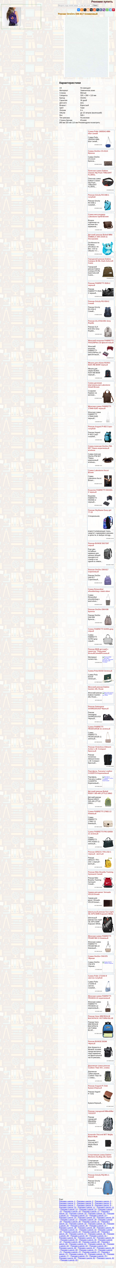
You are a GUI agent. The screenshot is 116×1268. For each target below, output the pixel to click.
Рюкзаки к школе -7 (67, 1205)
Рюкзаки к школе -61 (77, 1244)
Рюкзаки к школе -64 (79, 1246)
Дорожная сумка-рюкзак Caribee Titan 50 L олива (99, 1067)
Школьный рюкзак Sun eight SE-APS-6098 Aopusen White (101, 913)
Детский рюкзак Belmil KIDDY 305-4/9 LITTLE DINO (100, 792)
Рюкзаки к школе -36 (79, 1226)
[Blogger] (88, 9)
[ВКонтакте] (78, 9)
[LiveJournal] (97, 9)
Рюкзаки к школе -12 (105, 1207)
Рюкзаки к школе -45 (91, 1232)
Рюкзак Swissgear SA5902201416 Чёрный (98, 708)
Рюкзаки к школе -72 (72, 1252)
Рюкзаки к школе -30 (72, 1222)
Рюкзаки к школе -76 (96, 1254)
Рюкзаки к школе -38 (67, 1228)
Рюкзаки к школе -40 (105, 1228)
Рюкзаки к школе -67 (86, 1248)
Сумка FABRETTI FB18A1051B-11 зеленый (99, 728)
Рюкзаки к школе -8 (85, 1205)
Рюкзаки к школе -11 (86, 1207)
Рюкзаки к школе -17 (91, 1211)
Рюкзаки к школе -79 (98, 1256)
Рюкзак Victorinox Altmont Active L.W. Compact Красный (99, 749)
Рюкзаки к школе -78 (79, 1256)
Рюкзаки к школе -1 (67, 1201)
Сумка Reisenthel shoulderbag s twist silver (99, 590)
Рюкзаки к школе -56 (88, 1240)
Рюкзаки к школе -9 (103, 1205)
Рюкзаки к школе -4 (67, 1203)
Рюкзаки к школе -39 (86, 1228)
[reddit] (94, 9)
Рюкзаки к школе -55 (69, 1240)
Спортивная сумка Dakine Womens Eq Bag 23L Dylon (100, 1156)
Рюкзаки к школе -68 (105, 1248)
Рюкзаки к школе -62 (96, 1244)
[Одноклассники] (81, 9)
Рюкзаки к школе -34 (96, 1224)
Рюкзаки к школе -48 (96, 1234)
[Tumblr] (100, 9)
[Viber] (104, 9)
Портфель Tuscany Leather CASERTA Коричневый (100, 772)
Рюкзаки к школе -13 (69, 1209)
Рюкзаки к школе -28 (88, 1220)
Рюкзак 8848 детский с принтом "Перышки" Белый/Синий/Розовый (98, 651)
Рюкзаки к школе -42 (88, 1230)
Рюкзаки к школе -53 (86, 1238)
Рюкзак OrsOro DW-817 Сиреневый (98, 571)
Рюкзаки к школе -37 (98, 1226)
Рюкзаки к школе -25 (86, 1218)
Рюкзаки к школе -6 (103, 1203)
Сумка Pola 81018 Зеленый (100, 671)
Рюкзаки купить (103, 1)
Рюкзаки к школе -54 (105, 1238)
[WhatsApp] (107, 9)
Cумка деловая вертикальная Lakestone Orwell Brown (99, 385)
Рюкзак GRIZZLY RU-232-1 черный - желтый (99, 853)
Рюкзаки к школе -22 (79, 1215)
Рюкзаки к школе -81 (86, 1258)
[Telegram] (110, 9)
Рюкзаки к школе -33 (77, 1224)
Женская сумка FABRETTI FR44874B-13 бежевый (99, 937)
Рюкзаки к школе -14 (88, 1209)
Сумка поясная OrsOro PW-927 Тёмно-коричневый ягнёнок (100, 448)
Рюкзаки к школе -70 (88, 1250)
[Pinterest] (113, 9)
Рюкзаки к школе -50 (79, 1236)
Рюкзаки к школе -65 (98, 1246)
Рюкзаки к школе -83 (69, 1260)
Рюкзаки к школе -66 (67, 1248)
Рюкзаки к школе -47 (77, 1234)
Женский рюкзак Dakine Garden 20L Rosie (98, 688)
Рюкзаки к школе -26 (105, 1218)
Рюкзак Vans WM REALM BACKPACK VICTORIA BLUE (100, 1017)
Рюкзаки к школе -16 (72, 1211)
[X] (85, 9)
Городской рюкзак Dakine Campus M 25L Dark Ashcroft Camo (100, 261)
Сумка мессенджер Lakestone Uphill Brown (98, 216)
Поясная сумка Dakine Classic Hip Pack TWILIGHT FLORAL (100, 173)
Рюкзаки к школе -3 (103, 1201)
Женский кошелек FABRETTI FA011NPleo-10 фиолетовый (101, 342)
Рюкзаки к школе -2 (85, 1201)
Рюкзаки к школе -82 (105, 1258)
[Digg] (91, 9)
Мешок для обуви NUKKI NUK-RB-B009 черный (99, 364)
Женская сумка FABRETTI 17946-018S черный (99, 407)
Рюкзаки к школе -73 (91, 1252)
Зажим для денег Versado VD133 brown (99, 893)
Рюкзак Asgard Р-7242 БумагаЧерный (98, 1087)
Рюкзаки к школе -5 (85, 1203)
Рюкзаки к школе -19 (77, 1213)
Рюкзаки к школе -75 (77, 1254)
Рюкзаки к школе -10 (67, 1207)
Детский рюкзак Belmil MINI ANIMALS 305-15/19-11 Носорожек (100, 237)
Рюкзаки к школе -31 (91, 1222)
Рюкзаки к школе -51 (98, 1236)
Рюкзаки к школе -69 (69, 1250)
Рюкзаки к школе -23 (98, 1215)
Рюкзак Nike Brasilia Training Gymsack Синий (100, 873)
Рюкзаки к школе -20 (96, 1213)
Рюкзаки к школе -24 (67, 1218)
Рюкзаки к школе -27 (69, 1220)
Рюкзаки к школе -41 (69, 1230)
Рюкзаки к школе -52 (67, 1238)
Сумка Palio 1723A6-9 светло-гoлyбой (97, 977)
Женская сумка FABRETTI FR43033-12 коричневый (99, 997)
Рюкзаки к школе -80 (67, 1258)
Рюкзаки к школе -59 (91, 1242)
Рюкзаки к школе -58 (72, 1242)
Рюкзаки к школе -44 (72, 1232)
